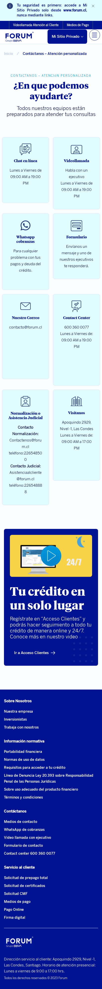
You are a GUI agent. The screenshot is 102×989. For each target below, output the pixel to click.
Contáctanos (15, 811)
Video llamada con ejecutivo (27, 838)
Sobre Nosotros (18, 701)
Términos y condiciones (23, 797)
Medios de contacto (20, 822)
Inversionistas (15, 719)
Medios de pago (17, 902)
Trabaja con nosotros (21, 727)
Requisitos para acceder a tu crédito (34, 768)
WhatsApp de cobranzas (24, 830)
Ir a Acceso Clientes (31, 653)
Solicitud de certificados (24, 886)
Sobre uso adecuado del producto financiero (41, 789)
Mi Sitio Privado (65, 36)
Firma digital (14, 918)
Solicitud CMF (15, 894)
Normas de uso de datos (24, 760)
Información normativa (24, 741)
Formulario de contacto (23, 845)
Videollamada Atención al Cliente (36, 25)
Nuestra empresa (18, 711)
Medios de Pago (78, 25)
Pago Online (14, 910)
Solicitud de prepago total (26, 878)
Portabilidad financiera (23, 752)
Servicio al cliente (19, 867)
